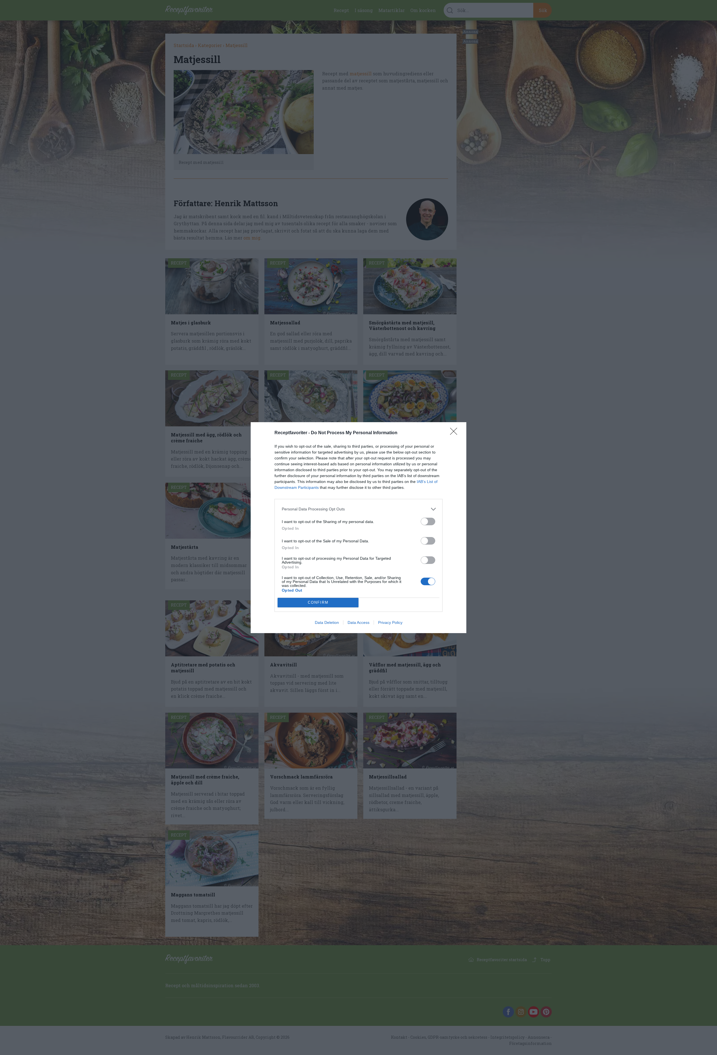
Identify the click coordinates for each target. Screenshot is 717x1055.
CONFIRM (318, 602)
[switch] (428, 521)
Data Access (358, 622)
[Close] (455, 433)
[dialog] (358, 527)
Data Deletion (327, 622)
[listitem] (358, 509)
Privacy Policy (390, 622)
